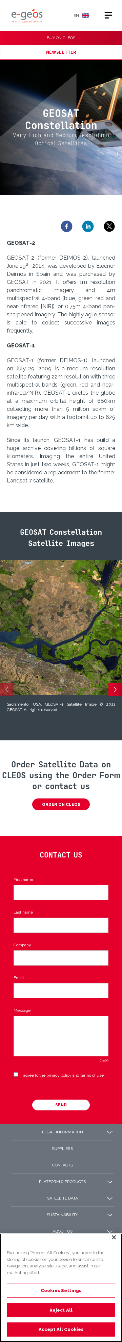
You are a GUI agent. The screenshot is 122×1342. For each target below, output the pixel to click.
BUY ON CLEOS (61, 37)
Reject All (61, 1310)
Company (22, 945)
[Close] (113, 1242)
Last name (23, 912)
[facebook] (67, 226)
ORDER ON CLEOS (61, 804)
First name (23, 879)
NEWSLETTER (61, 52)
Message (22, 1010)
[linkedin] (88, 226)
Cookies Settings (61, 1290)
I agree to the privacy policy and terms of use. (63, 1075)
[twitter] (109, 226)
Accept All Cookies (61, 1329)
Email (19, 977)
